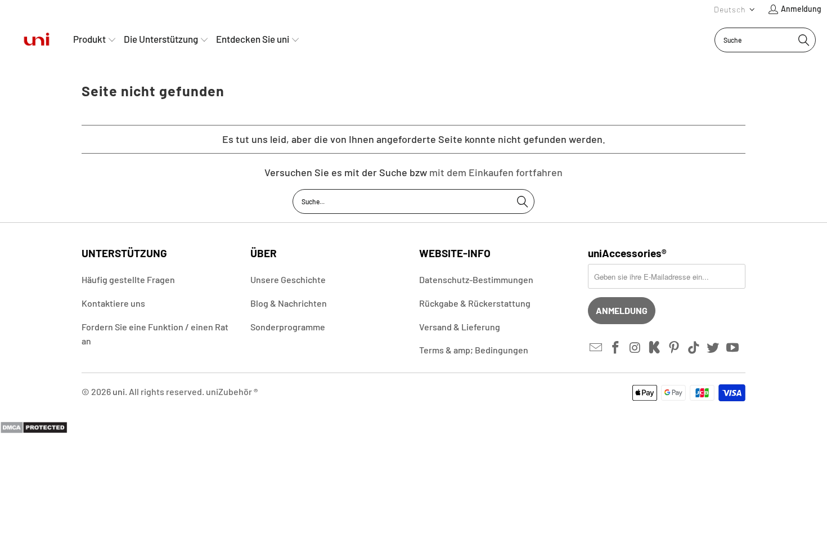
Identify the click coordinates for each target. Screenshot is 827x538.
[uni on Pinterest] (674, 348)
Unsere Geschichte (288, 279)
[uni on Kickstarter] (654, 348)
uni (119, 391)
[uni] (36, 39)
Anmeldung (801, 9)
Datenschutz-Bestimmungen (476, 279)
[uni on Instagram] (635, 348)
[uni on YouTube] (733, 348)
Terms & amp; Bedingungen (473, 349)
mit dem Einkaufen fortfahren (496, 172)
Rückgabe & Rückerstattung (475, 303)
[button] (734, 9)
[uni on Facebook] (616, 348)
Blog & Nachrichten (288, 303)
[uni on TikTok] (693, 348)
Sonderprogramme (287, 326)
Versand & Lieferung (459, 326)
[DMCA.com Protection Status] (34, 430)
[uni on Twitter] (713, 348)
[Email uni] (596, 348)
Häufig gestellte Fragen (128, 279)
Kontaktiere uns (113, 303)
